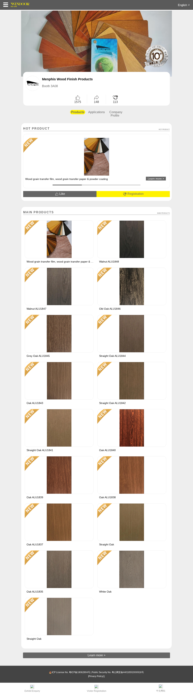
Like (62, 193)
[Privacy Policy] (96, 676)
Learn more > (96, 655)
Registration (135, 193)
